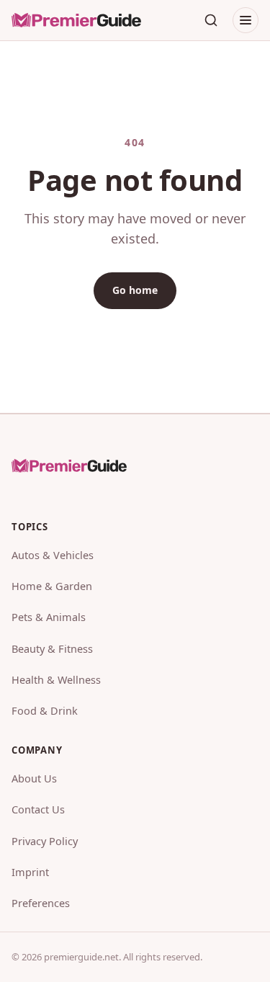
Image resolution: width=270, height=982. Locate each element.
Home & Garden (52, 586)
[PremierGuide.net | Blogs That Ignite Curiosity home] (76, 20)
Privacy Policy (45, 841)
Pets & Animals (49, 617)
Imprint (30, 872)
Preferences (41, 903)
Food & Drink (45, 710)
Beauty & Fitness (52, 648)
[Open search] (211, 20)
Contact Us (38, 809)
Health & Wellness (56, 679)
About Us (34, 778)
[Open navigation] (245, 20)
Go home (135, 290)
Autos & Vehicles (53, 555)
